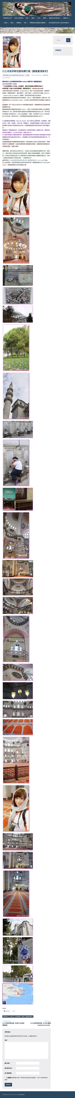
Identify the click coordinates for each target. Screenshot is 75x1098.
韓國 (44, 18)
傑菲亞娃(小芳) (8, 18)
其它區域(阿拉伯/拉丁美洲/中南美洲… (59, 23)
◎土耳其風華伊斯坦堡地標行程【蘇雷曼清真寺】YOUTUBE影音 (27, 160)
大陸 (25, 23)
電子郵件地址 (8, 1068)
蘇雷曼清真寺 (29, 1016)
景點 (23, 1016)
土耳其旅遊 (17, 1016)
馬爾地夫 (18, 23)
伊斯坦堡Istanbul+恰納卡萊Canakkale (13, 75)
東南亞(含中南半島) (54, 18)
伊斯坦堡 (5, 1016)
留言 (6, 1040)
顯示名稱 (7, 1063)
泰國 (32, 18)
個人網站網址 (8, 1073)
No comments (6, 77)
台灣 (27, 18)
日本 (38, 18)
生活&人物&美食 (18, 18)
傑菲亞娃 (45, 75)
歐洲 (12, 23)
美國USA (65, 18)
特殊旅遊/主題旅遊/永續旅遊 (37, 23)
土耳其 (5, 23)
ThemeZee (21, 1094)
